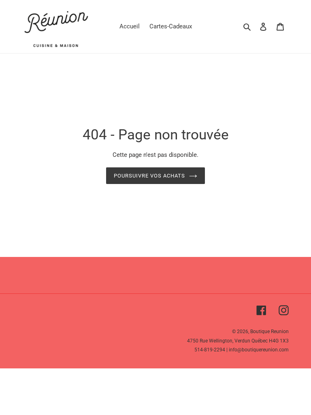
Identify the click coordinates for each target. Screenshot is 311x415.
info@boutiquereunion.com (259, 350)
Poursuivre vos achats (149, 176)
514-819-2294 (209, 350)
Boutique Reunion (269, 331)
